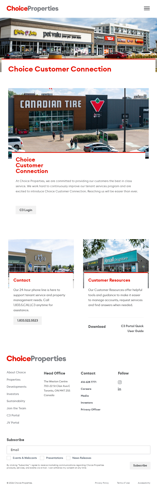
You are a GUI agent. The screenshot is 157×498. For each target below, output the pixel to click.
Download (97, 326)
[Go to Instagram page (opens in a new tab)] (120, 382)
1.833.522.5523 (27, 320)
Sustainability (16, 401)
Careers (86, 389)
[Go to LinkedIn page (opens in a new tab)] (119, 389)
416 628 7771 (88, 382)
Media (85, 396)
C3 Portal (13, 415)
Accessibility (144, 483)
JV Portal (21, 422)
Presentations (54, 458)
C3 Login (26, 210)
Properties (13, 379)
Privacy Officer (91, 409)
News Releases (81, 458)
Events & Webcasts (25, 458)
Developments (16, 386)
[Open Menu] (145, 7)
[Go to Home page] (32, 9)
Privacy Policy (102, 483)
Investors (13, 394)
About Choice (16, 372)
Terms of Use (123, 483)
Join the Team (16, 408)
